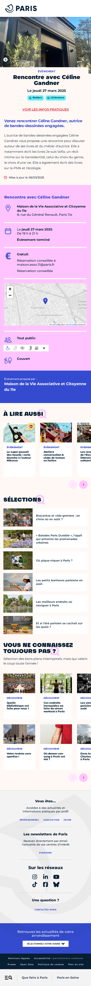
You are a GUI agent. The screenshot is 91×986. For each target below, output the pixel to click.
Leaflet (53, 324)
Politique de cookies (51, 964)
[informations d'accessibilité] (26, 348)
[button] (45, 301)
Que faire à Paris (34, 977)
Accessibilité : (58, 958)
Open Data (27, 964)
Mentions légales (19, 958)
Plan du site (76, 964)
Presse (12, 964)
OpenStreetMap (71, 324)
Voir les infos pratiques (45, 109)
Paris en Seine (68, 977)
